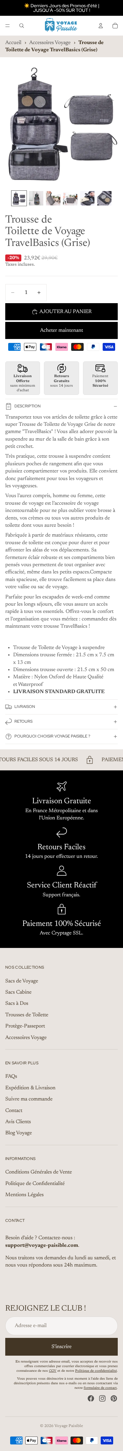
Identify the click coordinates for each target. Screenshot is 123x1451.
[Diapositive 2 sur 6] (36, 198)
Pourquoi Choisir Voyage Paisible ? (52, 736)
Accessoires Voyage (50, 42)
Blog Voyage (18, 1133)
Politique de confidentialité (96, 1371)
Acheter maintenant (61, 330)
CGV (52, 1371)
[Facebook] (91, 1399)
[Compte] (100, 25)
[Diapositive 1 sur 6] (19, 198)
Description (27, 406)
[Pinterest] (114, 1399)
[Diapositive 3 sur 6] (53, 198)
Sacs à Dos (16, 1003)
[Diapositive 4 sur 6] (70, 198)
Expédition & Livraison (30, 1088)
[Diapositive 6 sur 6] (104, 198)
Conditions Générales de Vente (38, 1172)
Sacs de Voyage (21, 981)
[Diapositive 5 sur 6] (87, 198)
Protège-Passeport (25, 1026)
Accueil (13, 42)
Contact (13, 1110)
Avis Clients (18, 1122)
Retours (23, 721)
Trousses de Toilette (26, 1015)
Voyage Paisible (68, 1426)
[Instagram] (102, 1399)
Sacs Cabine (18, 992)
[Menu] (7, 25)
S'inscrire (61, 1346)
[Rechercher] (21, 25)
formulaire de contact (100, 1388)
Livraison (24, 706)
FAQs (11, 1076)
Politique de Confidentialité (35, 1183)
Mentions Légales (24, 1195)
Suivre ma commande (28, 1099)
